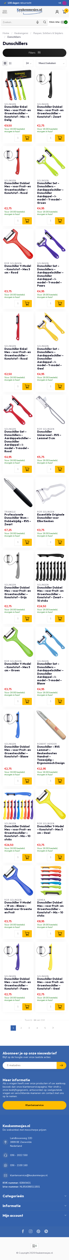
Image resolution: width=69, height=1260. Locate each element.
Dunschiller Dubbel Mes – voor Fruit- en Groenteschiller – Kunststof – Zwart (50, 111)
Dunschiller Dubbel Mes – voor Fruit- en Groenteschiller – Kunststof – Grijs (17, 592)
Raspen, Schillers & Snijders (48, 33)
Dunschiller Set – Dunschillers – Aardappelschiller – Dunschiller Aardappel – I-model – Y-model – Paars (50, 275)
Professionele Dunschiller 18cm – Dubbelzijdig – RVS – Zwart (17, 519)
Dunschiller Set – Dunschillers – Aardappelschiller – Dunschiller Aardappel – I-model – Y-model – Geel (50, 358)
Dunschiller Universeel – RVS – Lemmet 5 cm (49, 435)
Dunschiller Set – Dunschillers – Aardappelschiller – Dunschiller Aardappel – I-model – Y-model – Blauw (50, 673)
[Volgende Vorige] (53, 1028)
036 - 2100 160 (18, 1165)
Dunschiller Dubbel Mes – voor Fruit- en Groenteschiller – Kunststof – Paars (17, 983)
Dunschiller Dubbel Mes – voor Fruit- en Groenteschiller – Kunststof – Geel (50, 983)
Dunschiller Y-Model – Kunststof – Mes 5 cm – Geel (50, 830)
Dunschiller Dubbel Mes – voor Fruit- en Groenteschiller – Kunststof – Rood (17, 188)
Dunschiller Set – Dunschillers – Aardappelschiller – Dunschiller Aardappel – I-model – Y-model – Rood (17, 441)
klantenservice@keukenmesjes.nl (29, 1175)
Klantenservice (34, 1105)
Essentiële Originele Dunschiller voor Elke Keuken (50, 518)
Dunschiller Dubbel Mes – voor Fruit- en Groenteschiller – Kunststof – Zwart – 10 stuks (50, 594)
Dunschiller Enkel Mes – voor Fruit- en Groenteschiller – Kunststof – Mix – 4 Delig (17, 113)
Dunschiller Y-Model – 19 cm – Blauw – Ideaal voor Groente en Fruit (18, 907)
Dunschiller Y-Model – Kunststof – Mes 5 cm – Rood (17, 269)
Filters (32, 52)
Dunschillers (14, 37)
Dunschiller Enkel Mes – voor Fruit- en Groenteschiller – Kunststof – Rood (17, 353)
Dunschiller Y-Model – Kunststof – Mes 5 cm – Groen (17, 667)
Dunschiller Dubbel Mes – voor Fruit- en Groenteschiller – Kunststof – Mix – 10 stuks (17, 833)
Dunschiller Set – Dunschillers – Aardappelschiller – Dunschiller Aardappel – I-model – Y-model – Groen (50, 193)
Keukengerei (21, 33)
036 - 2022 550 (18, 1155)
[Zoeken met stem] (37, 22)
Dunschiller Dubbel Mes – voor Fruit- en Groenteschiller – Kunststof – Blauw (17, 751)
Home (6, 33)
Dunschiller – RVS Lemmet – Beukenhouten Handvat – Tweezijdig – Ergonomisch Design (51, 755)
